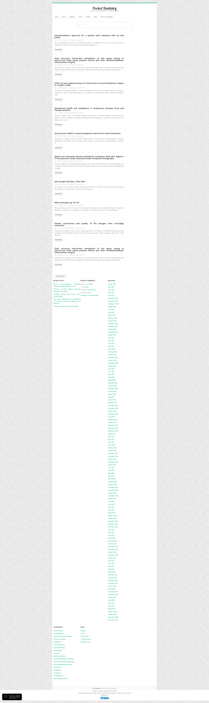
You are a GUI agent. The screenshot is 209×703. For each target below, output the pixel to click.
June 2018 (111, 417)
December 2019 (113, 388)
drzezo (65, 40)
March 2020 (111, 380)
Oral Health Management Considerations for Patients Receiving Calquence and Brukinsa (67, 301)
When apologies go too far (66, 202)
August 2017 (112, 434)
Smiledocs (84, 295)
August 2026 (112, 284)
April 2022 (111, 312)
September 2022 (113, 304)
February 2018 (112, 419)
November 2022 (113, 301)
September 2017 (113, 431)
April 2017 (111, 442)
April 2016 (111, 476)
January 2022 (112, 321)
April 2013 (111, 535)
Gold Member (92, 290)
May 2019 (111, 397)
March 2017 (111, 445)
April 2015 (111, 510)
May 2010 (111, 603)
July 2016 (111, 467)
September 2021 (113, 332)
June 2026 (111, 290)
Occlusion (57, 653)
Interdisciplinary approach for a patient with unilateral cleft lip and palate (89, 36)
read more (58, 49)
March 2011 (111, 589)
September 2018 (113, 414)
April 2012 (111, 569)
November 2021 (113, 326)
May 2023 (111, 292)
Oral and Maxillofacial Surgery (63, 664)
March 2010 (111, 609)
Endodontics (57, 642)
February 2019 (112, 402)
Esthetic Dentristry (59, 645)
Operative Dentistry (60, 656)
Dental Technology (59, 639)
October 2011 (112, 586)
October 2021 (112, 329)
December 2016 (113, 453)
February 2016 (112, 482)
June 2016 (111, 470)
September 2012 (113, 555)
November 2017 (113, 428)
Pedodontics (57, 670)
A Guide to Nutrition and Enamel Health (66, 306)
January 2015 (112, 518)
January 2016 (112, 484)
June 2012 (111, 563)
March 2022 (111, 315)
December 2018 (113, 405)
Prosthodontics (58, 676)
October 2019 (112, 391)
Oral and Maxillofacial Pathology (64, 659)
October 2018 (112, 411)
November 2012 (113, 549)
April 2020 (111, 377)
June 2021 (111, 340)
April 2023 (111, 295)
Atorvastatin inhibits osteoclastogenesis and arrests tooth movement (87, 133)
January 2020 (112, 386)
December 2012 (113, 546)
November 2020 (113, 357)
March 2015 (111, 513)
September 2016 (113, 462)
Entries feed (84, 636)
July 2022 (111, 309)
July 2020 (111, 369)
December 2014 (113, 521)
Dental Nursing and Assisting (63, 636)
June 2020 (111, 371)
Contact (88, 17)
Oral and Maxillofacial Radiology (64, 662)
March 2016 (111, 479)
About (80, 17)
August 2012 (112, 558)
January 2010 (112, 614)
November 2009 (113, 617)
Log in (64, 17)
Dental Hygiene (58, 630)
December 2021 (113, 323)
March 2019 (111, 400)
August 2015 (112, 498)
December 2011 (113, 580)
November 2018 (113, 408)
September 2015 (113, 496)
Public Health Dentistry (61, 678)
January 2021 (112, 355)
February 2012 (112, 575)
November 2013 (113, 527)
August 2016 (112, 465)
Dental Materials (59, 633)
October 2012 (112, 552)
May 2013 (111, 532)
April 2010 (111, 606)
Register (83, 630)
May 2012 (111, 566)
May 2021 (111, 343)
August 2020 (112, 366)
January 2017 (112, 450)
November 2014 (113, 524)
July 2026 (111, 287)
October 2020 (112, 360)
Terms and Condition (107, 17)
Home (57, 17)
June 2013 (111, 530)
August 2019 (112, 394)
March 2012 (111, 572)
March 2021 (111, 349)
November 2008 (113, 620)
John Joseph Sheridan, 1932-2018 (69, 181)
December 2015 (113, 487)
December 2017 (113, 425)
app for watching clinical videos (104, 688)
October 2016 (112, 459)
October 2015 (112, 493)
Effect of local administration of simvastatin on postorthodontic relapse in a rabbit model (89, 84)
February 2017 (112, 448)
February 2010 (112, 611)
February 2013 (112, 541)
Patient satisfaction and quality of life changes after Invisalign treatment (89, 224)
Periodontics (57, 673)
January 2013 (112, 544)
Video (95, 17)
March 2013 (111, 538)
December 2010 (113, 592)
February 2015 (112, 515)
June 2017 (111, 436)
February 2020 (112, 383)
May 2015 (111, 507)
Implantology (58, 650)
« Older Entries (60, 276)
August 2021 (112, 335)
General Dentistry (59, 647)
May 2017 (111, 439)
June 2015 (111, 504)
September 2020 (113, 363)
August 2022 (112, 307)
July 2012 (111, 561)
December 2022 (113, 298)
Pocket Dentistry (104, 8)
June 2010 (111, 600)
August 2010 (112, 597)
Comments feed (86, 639)
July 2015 (111, 501)
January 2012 (112, 577)
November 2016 (113, 456)
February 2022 (112, 318)
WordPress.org (85, 642)
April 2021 (111, 346)
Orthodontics (72, 40)
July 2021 (111, 338)
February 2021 (112, 352)
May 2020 (111, 374)
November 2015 (113, 490)
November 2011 (113, 583)
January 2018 (112, 422)
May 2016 (111, 473)
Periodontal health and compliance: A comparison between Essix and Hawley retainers (89, 109)
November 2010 (113, 594)
